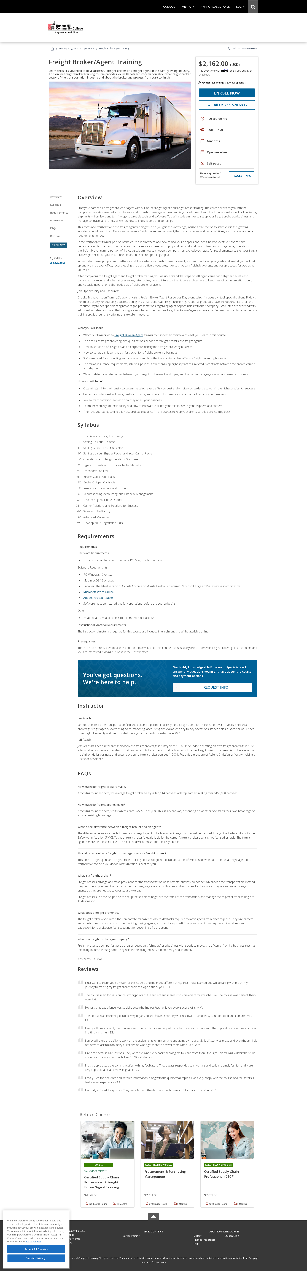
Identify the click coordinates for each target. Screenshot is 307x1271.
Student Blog (232, 1235)
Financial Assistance (204, 1239)
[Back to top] (153, 1230)
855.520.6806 (57, 262)
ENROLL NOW (227, 93)
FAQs (53, 228)
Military (197, 1235)
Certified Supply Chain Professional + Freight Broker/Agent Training (101, 1182)
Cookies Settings (36, 1258)
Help (196, 1243)
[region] (36, 1239)
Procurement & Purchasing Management (165, 1174)
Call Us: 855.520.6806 (242, 48)
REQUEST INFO (241, 176)
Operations (88, 48)
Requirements (59, 212)
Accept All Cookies (36, 1249)
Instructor (56, 220)
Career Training (131, 1235)
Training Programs (68, 48)
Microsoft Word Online (98, 592)
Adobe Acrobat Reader (98, 598)
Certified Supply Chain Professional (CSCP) (221, 1174)
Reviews (55, 236)
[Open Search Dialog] (253, 6)
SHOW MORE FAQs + (91, 959)
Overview (55, 197)
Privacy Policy (159, 1262)
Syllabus (55, 204)
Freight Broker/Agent (129, 335)
